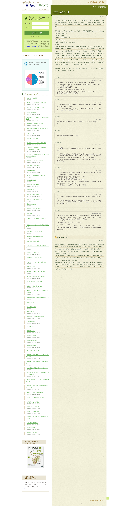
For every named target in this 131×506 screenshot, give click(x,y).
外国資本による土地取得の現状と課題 (36, 103)
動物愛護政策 (33, 190)
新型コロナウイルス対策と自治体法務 (36, 262)
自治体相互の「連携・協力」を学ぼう (37, 368)
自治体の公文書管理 (33, 98)
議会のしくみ (33, 327)
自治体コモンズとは (96, 2)
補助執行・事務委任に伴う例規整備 (35, 272)
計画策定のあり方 (33, 204)
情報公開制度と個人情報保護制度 (35, 317)
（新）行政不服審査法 (33, 423)
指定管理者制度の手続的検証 (34, 286)
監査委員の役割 (33, 331)
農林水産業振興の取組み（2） (34, 195)
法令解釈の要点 (33, 171)
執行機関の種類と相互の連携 (34, 282)
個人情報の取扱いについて (97, 500)
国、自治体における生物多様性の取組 (36, 143)
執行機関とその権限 (33, 433)
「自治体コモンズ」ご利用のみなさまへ (32, 55)
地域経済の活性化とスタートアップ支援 (37, 129)
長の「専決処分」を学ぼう (34, 351)
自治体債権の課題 (33, 346)
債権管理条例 (33, 303)
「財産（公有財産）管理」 (33, 412)
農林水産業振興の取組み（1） (34, 200)
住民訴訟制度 (33, 312)
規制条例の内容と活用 (33, 341)
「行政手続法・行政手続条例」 (34, 407)
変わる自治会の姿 (33, 180)
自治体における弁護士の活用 (34, 258)
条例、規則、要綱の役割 (33, 166)
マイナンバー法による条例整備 (35, 393)
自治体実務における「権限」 (34, 209)
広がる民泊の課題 (31, 307)
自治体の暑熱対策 (33, 113)
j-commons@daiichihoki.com (33, 46)
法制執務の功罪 (33, 322)
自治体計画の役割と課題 (32, 241)
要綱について (33, 214)
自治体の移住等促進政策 (33, 185)
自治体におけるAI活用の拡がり (34, 161)
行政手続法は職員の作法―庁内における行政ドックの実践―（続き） (37, 149)
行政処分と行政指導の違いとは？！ (35, 398)
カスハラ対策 (33, 134)
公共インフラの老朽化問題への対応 (35, 108)
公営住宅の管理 (33, 267)
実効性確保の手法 (33, 336)
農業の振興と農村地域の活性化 (34, 124)
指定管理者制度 (33, 428)
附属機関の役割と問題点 (33, 402)
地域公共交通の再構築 (33, 139)
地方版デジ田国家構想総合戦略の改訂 (36, 176)
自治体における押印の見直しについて (36, 253)
